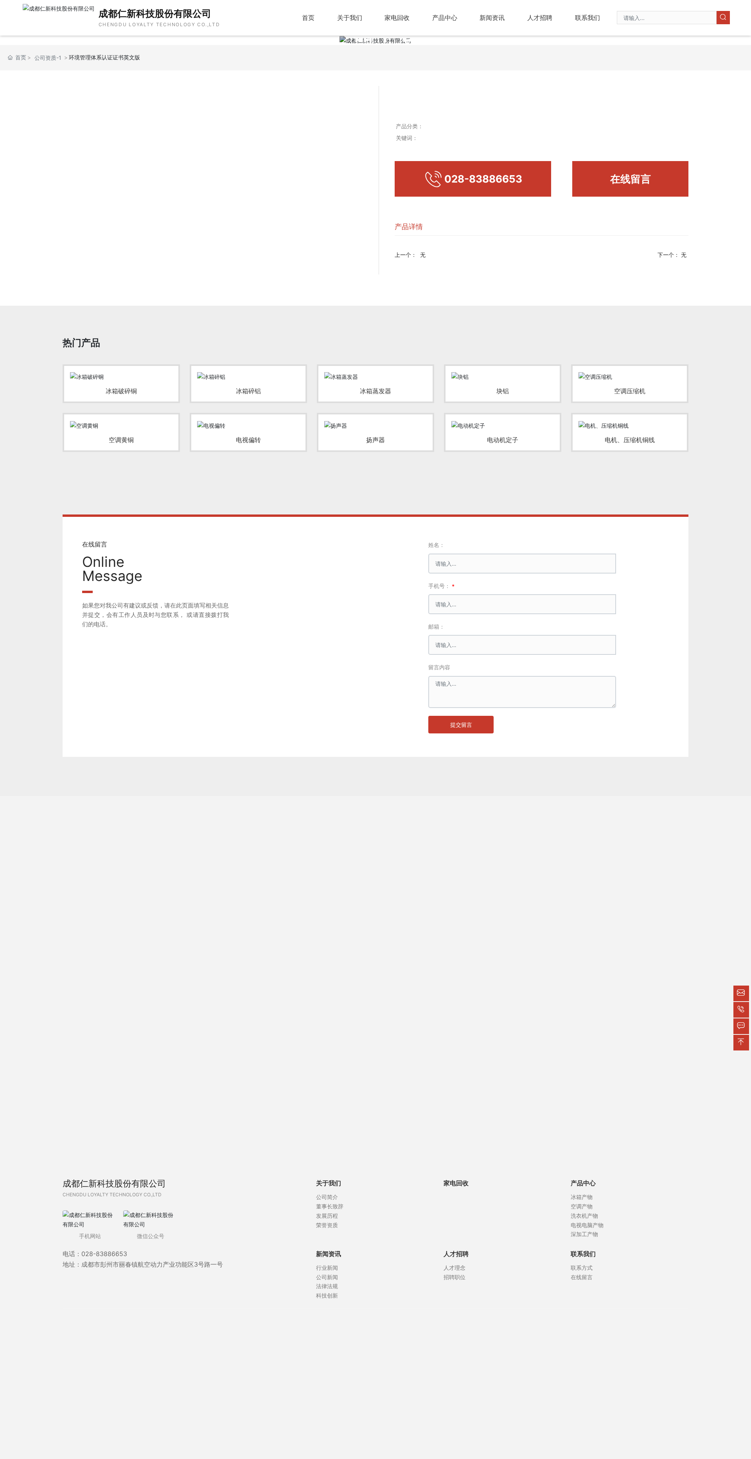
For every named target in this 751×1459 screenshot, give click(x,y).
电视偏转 (248, 440)
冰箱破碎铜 (121, 391)
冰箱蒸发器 (375, 391)
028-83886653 (104, 1254)
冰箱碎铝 (248, 391)
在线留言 (630, 179)
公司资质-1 (47, 57)
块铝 (502, 391)
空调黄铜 (121, 440)
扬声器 (375, 440)
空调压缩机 (629, 391)
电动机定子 (502, 440)
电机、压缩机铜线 (630, 440)
